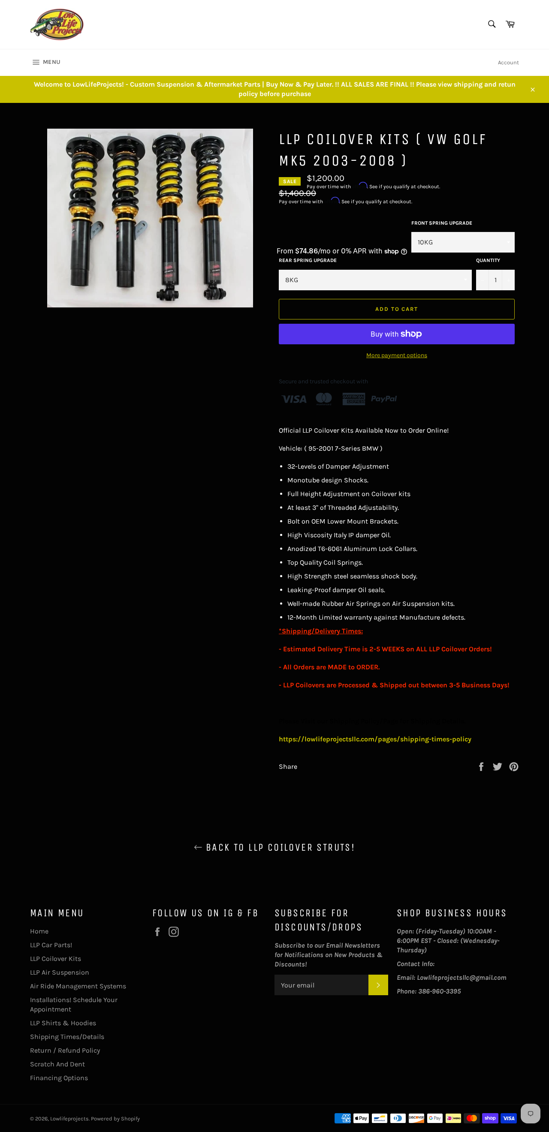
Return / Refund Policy (65, 1050)
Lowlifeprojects (69, 1118)
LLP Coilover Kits (55, 958)
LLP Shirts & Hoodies (63, 1023)
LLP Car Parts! (51, 945)
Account (508, 62)
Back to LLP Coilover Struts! (279, 847)
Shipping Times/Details (67, 1037)
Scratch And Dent (57, 1064)
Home (39, 931)
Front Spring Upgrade (441, 223)
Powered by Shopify (115, 1118)
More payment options (396, 355)
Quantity (488, 260)
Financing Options (59, 1078)
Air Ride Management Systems (78, 986)
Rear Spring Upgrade (308, 260)
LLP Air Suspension (59, 972)
